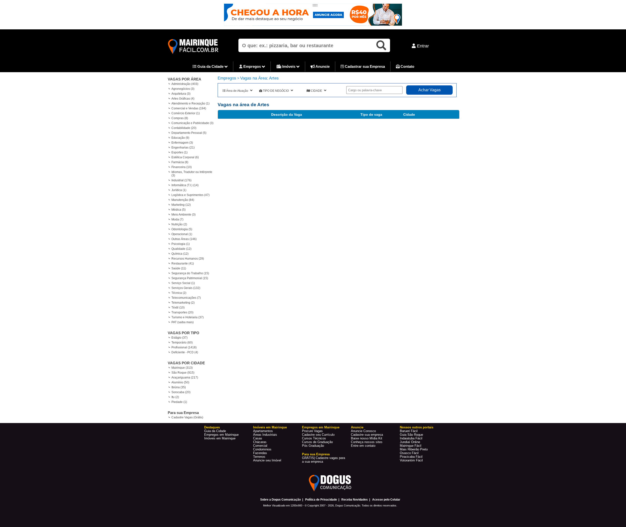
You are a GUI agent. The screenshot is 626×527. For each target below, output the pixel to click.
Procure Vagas (312, 431)
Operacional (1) (181, 234)
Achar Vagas (429, 90)
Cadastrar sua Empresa (364, 66)
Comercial (260, 445)
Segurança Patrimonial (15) (189, 278)
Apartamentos (263, 431)
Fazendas (260, 453)
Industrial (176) (181, 180)
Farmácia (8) (179, 162)
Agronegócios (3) (182, 89)
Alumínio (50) (180, 382)
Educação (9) (180, 137)
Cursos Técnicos (314, 438)
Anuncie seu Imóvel (267, 460)
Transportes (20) (182, 312)
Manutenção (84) (182, 200)
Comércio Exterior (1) (185, 113)
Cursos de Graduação (317, 442)
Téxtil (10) (178, 307)
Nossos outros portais (416, 427)
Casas (257, 438)
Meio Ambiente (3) (183, 214)
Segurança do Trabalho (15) (190, 273)
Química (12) (180, 253)
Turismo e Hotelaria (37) (187, 317)
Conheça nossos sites (366, 442)
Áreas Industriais (265, 434)
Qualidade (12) (181, 249)
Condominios (262, 449)
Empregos (252, 66)
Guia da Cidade (210, 66)
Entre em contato (363, 445)
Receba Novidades (354, 499)
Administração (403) (184, 84)
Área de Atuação (237, 90)
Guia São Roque (411, 434)
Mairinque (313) (182, 367)
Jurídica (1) (178, 190)
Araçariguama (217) (184, 377)
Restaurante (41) (182, 263)
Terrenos (259, 456)
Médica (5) (178, 209)
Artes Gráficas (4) (182, 98)
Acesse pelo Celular (386, 499)
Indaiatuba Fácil (411, 438)
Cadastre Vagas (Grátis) (187, 417)
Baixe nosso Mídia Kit (366, 438)
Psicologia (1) (180, 244)
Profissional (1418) (184, 347)
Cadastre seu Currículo (318, 434)
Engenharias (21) (183, 147)
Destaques (212, 427)
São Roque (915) (182, 372)
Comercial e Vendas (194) (188, 108)
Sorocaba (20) (180, 392)
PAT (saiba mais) (182, 322)
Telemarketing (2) (183, 302)
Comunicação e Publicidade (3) (192, 123)
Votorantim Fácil (411, 460)
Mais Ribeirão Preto (414, 449)
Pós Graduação (313, 445)
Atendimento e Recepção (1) (190, 103)
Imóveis (288, 66)
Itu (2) (175, 397)
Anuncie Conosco (363, 431)
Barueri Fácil (409, 431)
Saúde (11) (178, 268)
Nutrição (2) (179, 224)
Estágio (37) (179, 337)
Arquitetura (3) (180, 93)
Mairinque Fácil (410, 445)
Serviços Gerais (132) (185, 288)
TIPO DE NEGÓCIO (276, 90)
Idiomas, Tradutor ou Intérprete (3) (191, 173)
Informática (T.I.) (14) (185, 185)
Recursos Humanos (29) (187, 258)
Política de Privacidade (321, 499)
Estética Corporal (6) (185, 157)
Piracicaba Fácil (411, 456)
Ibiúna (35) (178, 387)
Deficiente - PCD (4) (184, 352)
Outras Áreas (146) (184, 239)
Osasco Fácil (409, 453)
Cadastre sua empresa (367, 434)
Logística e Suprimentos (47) (190, 195)
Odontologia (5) (181, 229)
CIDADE (316, 90)
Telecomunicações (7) (186, 297)
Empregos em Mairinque (221, 434)
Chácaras (260, 442)
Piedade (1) (179, 402)
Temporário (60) (182, 342)
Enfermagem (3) (182, 142)
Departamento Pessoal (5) (188, 133)
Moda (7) (177, 219)
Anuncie (322, 66)
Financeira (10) (181, 167)
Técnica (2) (178, 293)
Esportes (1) (179, 152)
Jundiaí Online (410, 442)
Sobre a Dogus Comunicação (280, 499)
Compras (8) (179, 118)
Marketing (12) (181, 204)
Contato (407, 66)
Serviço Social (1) (183, 283)
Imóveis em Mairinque (219, 438)
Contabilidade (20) (183, 128)
